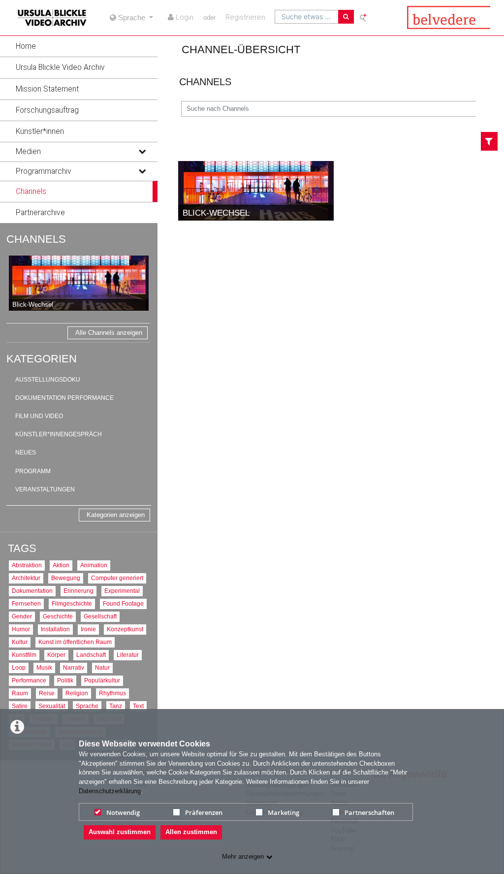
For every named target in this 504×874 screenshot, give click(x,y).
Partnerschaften (369, 812)
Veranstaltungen (45, 489)
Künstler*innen (40, 131)
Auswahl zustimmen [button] (120, 832)
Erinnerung (78, 590)
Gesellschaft (100, 616)
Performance (29, 680)
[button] (79, 46)
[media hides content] (142, 151)
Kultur (20, 642)
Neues (25, 452)
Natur (102, 667)
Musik (44, 667)
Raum (20, 693)
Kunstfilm (24, 654)
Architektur (26, 578)
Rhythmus (112, 693)
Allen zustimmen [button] (191, 832)
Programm (33, 471)
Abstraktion (27, 565)
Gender (22, 616)
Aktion (61, 565)
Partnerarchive (40, 212)
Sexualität (51, 706)
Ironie (88, 629)
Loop (19, 667)
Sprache (87, 706)
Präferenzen (203, 812)
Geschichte (58, 616)
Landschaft (91, 654)
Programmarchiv (43, 171)
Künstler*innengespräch (58, 434)
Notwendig (123, 812)
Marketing (283, 812)
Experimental (122, 590)
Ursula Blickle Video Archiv (60, 67)
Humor (21, 629)
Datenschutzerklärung (110, 791)
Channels (31, 191)
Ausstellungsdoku (47, 379)
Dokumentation (32, 590)
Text (138, 706)
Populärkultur (102, 680)
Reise (47, 693)
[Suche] (346, 17)
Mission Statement (47, 89)
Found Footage (123, 603)
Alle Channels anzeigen (108, 332)
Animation (93, 565)
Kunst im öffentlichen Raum (75, 642)
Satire (20, 706)
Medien (28, 151)
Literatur (128, 654)
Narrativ (73, 667)
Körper (56, 654)
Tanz (115, 706)
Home (26, 46)
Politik (65, 680)
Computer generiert (117, 578)
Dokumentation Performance (64, 397)
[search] (307, 17)
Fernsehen (26, 603)
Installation (55, 629)
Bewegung (65, 578)
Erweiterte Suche (363, 17)
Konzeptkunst (125, 629)
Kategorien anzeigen (116, 514)
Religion (76, 693)
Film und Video (39, 416)
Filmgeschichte (72, 603)
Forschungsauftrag (47, 110)
